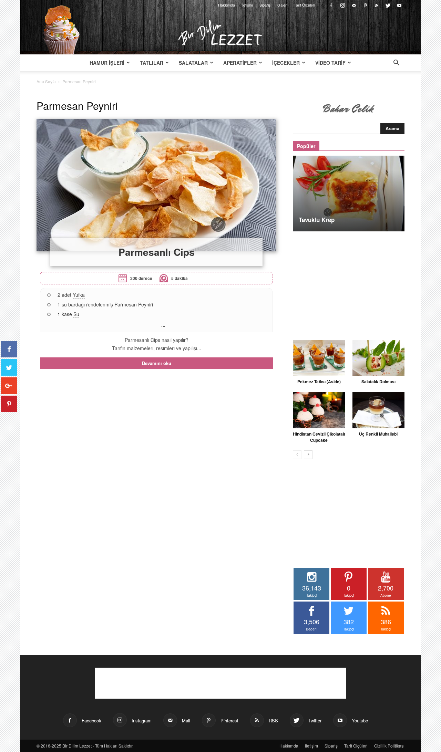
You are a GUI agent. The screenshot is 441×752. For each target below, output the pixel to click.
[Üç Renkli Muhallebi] (378, 410)
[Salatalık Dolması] (378, 358)
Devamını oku (156, 363)
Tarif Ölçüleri (304, 5)
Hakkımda (226, 5)
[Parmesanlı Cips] (156, 185)
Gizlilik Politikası (389, 746)
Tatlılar (151, 62)
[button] (396, 63)
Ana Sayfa (46, 81)
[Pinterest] (365, 5)
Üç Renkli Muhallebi (378, 434)
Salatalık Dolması (378, 381)
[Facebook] (331, 5)
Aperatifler (240, 62)
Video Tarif (330, 62)
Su (76, 314)
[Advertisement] (348, 282)
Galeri (282, 5)
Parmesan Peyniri (133, 304)
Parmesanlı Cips (157, 252)
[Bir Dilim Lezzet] (220, 32)
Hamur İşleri (107, 62)
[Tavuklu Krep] (348, 193)
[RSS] (376, 5)
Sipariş (265, 5)
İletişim (247, 5)
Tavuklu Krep (317, 220)
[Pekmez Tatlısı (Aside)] (319, 358)
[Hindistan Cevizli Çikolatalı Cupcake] (319, 410)
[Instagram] (342, 5)
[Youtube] (399, 5)
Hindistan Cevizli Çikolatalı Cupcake (319, 437)
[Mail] (354, 5)
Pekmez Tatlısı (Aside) (319, 381)
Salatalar (193, 62)
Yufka (79, 294)
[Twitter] (388, 5)
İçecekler (286, 62)
